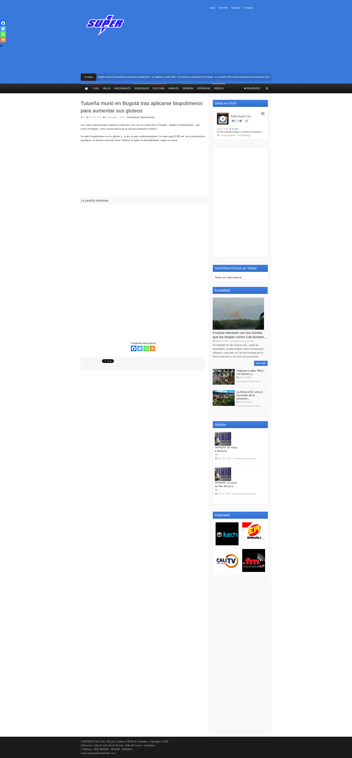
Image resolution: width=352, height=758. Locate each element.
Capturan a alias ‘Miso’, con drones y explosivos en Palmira (177, 77)
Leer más (261, 363)
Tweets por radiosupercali (228, 277)
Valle (122, 117)
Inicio (212, 8)
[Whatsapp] (146, 348)
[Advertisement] (203, 44)
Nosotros (235, 8)
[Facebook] (133, 348)
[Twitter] (140, 348)
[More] (152, 348)
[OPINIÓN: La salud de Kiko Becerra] (223, 474)
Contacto (248, 8)
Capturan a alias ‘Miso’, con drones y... (250, 372)
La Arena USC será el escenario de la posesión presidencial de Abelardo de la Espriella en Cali (259, 77)
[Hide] (1, 45)
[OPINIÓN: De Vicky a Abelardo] (223, 439)
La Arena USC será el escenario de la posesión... (249, 395)
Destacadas (112, 117)
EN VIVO (223, 8)
